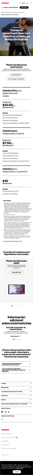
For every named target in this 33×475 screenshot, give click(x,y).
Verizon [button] (3, 399)
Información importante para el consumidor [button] (14, 403)
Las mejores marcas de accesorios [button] (11, 391)
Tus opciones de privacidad (8, 437)
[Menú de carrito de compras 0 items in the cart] (27, 3)
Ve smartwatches (16, 74)
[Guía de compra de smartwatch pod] (15, 332)
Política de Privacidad (6, 433)
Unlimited (8, 12)
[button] (16, 364)
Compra (8, 44)
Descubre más (16, 272)
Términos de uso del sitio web (8, 448)
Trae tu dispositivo (21, 44)
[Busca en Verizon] (20, 3)
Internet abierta (5, 444)
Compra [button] (3, 383)
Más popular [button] (5, 387)
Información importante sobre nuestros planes (12, 241)
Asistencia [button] (4, 395)
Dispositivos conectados (18, 12)
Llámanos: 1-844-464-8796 (11, 7)
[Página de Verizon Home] (5, 3)
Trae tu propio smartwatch (16, 79)
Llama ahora (24, 7)
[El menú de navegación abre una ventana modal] (31, 3)
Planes (3, 12)
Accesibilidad (4, 441)
